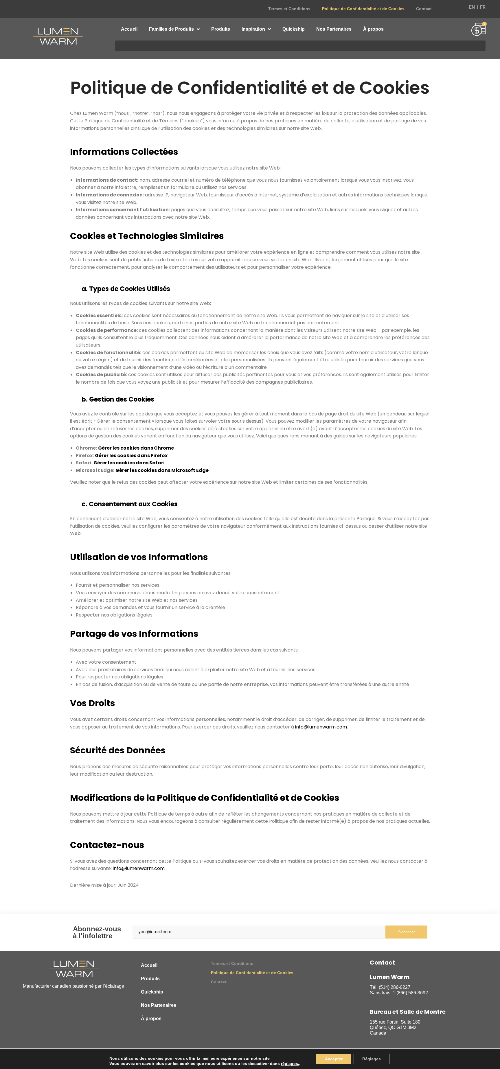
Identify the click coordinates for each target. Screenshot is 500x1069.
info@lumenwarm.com (321, 727)
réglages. (290, 1063)
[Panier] (478, 30)
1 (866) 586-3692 (410, 992)
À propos (373, 29)
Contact (424, 8)
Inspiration (253, 29)
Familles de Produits (171, 29)
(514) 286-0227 (394, 987)
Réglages (371, 1059)
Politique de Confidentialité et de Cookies (363, 8)
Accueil (129, 29)
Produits (220, 29)
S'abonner (406, 932)
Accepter (334, 1059)
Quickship (293, 29)
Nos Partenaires (334, 29)
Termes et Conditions (289, 8)
